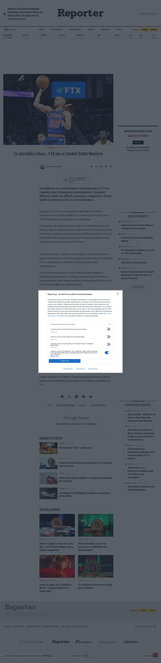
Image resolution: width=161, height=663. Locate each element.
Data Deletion (68, 369)
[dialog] (80, 331)
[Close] (118, 294)
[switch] (108, 329)
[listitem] (80, 324)
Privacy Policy (93, 369)
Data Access (80, 369)
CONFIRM (65, 361)
